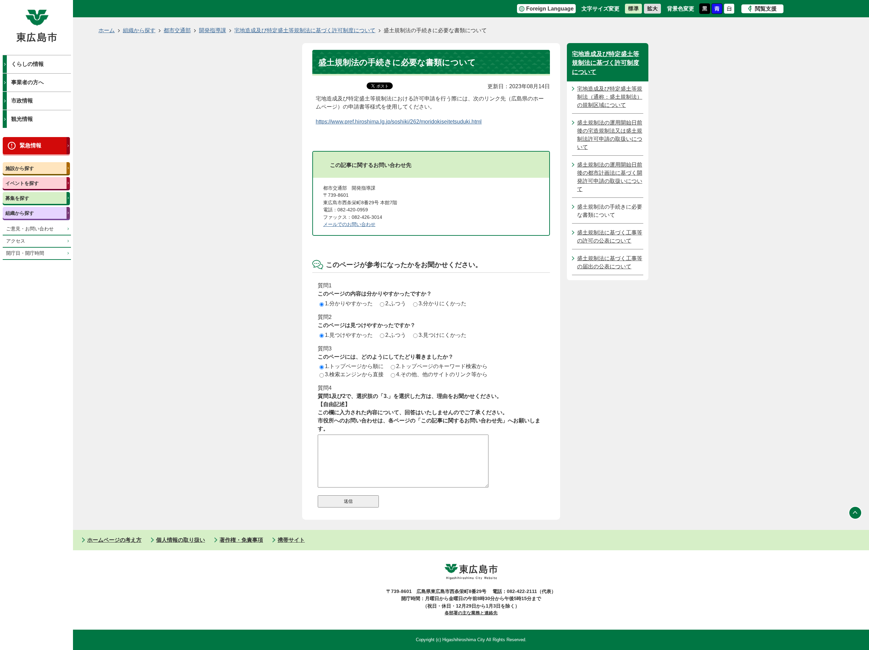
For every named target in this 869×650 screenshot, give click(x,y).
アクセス (15, 241)
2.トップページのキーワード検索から (441, 366)
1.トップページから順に (354, 366)
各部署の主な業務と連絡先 (471, 612)
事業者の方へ (27, 82)
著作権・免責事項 (241, 540)
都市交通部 (177, 30)
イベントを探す (22, 183)
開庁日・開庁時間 (25, 253)
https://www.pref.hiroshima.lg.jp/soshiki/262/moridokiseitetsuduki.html (399, 122)
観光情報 (22, 119)
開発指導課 (212, 30)
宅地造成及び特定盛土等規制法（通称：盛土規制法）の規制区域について (609, 97)
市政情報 (22, 100)
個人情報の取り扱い (180, 540)
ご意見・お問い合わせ (30, 228)
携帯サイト (291, 540)
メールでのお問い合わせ (349, 224)
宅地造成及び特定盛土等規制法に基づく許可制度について (304, 30)
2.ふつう (395, 303)
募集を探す (17, 198)
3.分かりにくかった (442, 303)
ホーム (106, 30)
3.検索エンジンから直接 (354, 374)
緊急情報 (30, 145)
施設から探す (19, 168)
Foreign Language (550, 9)
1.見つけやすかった (349, 335)
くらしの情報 (27, 64)
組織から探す (19, 213)
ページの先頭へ (855, 513)
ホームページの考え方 (114, 540)
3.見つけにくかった (442, 335)
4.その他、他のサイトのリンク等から (441, 374)
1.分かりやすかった (349, 303)
